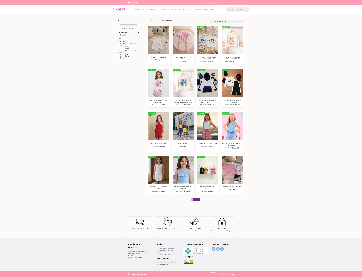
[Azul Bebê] (118, 49)
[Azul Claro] (118, 54)
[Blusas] (118, 35)
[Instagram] (132, 2)
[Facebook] (128, 2)
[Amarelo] (118, 41)
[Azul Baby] (118, 47)
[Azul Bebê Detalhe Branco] (118, 50)
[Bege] (118, 58)
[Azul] (118, 45)
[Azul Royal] (118, 56)
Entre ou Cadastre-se (212, 2)
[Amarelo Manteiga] (118, 43)
